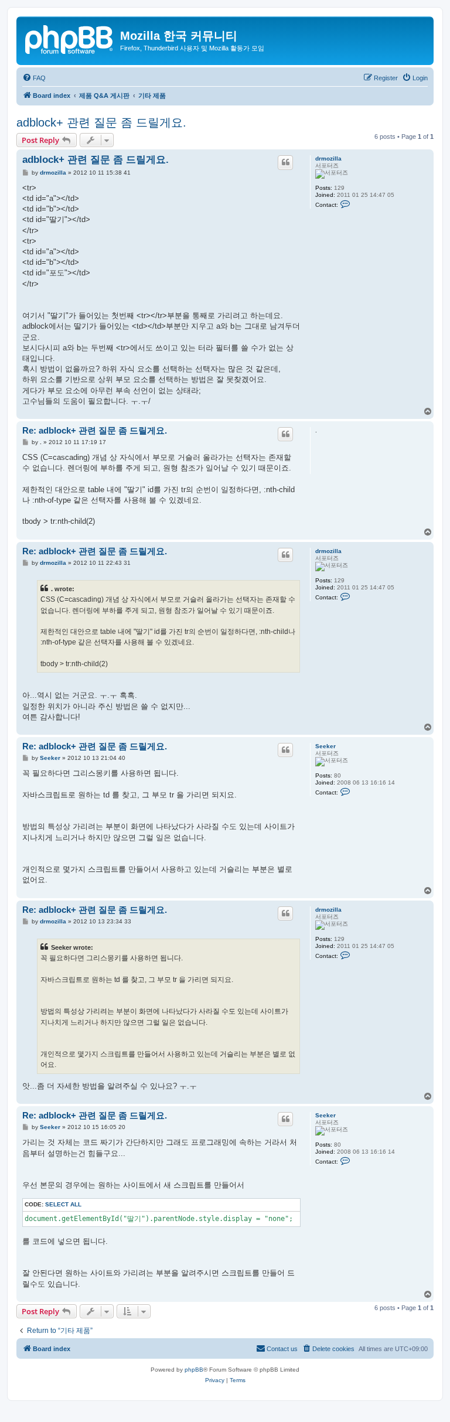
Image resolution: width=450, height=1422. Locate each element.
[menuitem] (34, 78)
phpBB (194, 1369)
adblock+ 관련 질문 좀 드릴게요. (101, 122)
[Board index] (69, 38)
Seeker (325, 746)
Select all (63, 1204)
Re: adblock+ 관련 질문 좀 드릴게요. (94, 430)
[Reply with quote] (285, 162)
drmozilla (328, 158)
